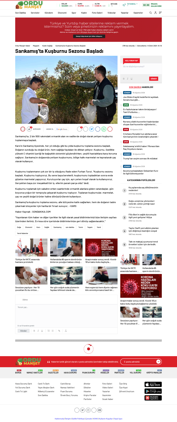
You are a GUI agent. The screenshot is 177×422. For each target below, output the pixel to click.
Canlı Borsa (65, 383)
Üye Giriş (123, 383)
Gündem (49, 12)
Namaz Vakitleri (35, 372)
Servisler (35, 12)
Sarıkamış (57, 227)
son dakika (70, 227)
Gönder (23, 331)
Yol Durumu (135, 372)
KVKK (95, 419)
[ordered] (49, 330)
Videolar (112, 12)
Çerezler (89, 419)
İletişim (68, 419)
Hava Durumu (70, 372)
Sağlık (46, 227)
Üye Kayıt (123, 387)
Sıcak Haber (107, 399)
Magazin (36, 46)
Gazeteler (138, 12)
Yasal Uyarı (118, 419)
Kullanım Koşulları (106, 419)
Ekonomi (62, 12)
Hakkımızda (59, 419)
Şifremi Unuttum (126, 391)
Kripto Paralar (154, 372)
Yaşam (90, 227)
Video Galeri (107, 387)
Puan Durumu (88, 372)
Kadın (84, 12)
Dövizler (87, 387)
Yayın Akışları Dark (46, 387)
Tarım (80, 227)
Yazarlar (124, 12)
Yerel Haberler (22, 233)
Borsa (18, 372)
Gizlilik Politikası (78, 419)
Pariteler (119, 372)
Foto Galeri (97, 12)
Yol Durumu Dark (22, 387)
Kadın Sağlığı (47, 46)
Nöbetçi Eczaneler (46, 391)
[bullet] (52, 330)
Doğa (19, 227)
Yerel (99, 227)
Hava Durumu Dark (23, 383)
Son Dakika (20, 12)
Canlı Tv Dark (44, 383)
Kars (38, 227)
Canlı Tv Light (21, 391)
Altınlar (87, 383)
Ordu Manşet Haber (22, 46)
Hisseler (105, 372)
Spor (74, 12)
